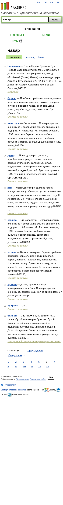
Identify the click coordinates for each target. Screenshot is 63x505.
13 (47, 366)
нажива (12, 219)
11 (32, 366)
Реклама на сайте (38, 379)
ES (51, 2)
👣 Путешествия (8, 385)
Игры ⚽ (17, 40)
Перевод (29, 57)
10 (24, 366)
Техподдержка (22, 379)
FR (58, 2)
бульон (12, 315)
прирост (13, 305)
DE (45, 2)
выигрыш (14, 123)
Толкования (31, 28)
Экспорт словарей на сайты (13, 390)
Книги (46, 34)
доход (11, 155)
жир (10, 187)
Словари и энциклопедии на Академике (30, 13)
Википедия (13, 92)
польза (12, 252)
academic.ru (13, 6)
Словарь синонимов (17, 117)
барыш (12, 98)
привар (12, 284)
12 (39, 366)
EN (38, 2)
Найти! (55, 19)
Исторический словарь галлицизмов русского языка (34, 341)
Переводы (17, 34)
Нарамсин (14, 66)
